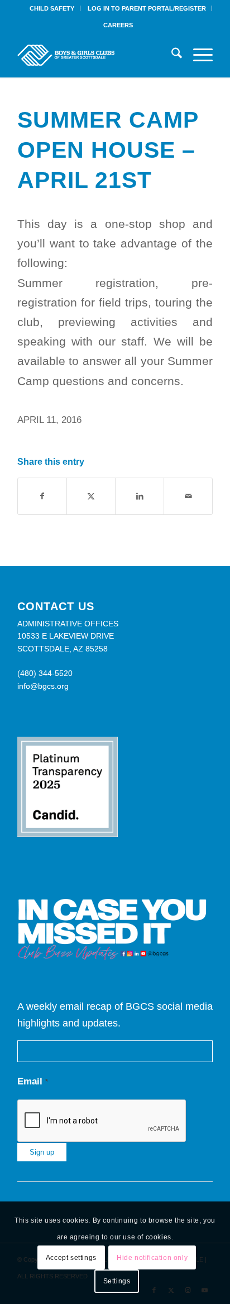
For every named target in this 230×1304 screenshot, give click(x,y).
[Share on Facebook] (42, 496)
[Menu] (197, 55)
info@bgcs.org (43, 686)
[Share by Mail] (188, 496)
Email (32, 1081)
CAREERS (118, 25)
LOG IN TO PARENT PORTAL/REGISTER (147, 8)
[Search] (171, 55)
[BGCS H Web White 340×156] (95, 55)
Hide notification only (152, 1258)
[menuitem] (52, 8)
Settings (117, 1281)
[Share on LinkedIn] (140, 496)
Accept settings (71, 1258)
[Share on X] (91, 496)
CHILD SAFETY (52, 8)
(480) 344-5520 (45, 673)
